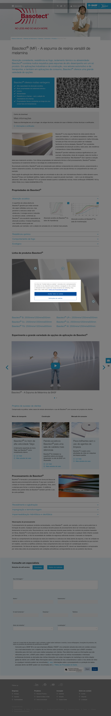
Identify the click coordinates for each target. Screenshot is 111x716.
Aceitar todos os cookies (55, 294)
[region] (55, 291)
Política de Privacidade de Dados (58, 289)
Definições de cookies (55, 298)
